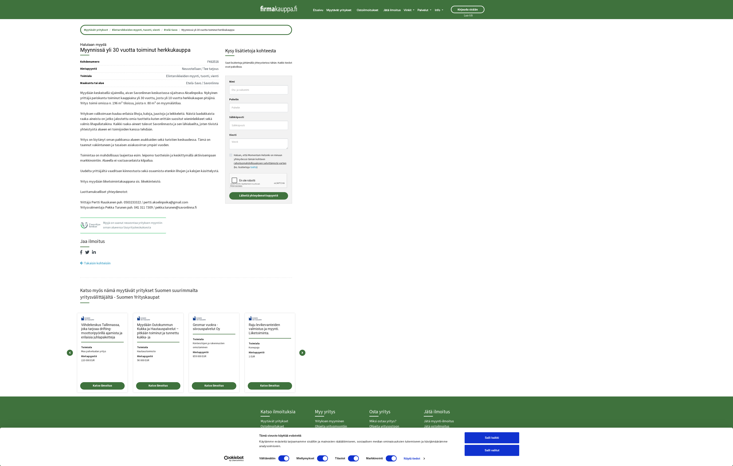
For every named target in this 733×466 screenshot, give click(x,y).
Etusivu (318, 10)
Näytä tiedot (412, 458)
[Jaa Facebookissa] (81, 252)
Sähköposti (236, 117)
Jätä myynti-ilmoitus (439, 421)
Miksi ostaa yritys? (382, 421)
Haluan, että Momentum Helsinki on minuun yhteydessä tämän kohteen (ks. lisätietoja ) (260, 161)
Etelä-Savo (171, 30)
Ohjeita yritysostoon (384, 426)
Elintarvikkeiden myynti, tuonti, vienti (136, 30)
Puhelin (234, 99)
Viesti (233, 135)
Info (438, 10)
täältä (253, 167)
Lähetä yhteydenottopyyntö (258, 195)
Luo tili (468, 15)
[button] (70, 352)
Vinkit (408, 10)
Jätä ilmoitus (392, 10)
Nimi (232, 81)
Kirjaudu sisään (468, 9)
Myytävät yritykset (338, 10)
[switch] (322, 458)
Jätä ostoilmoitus (436, 426)
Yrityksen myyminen (329, 421)
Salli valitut (492, 450)
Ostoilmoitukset (367, 10)
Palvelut (423, 10)
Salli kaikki (492, 437)
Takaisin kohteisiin (97, 263)
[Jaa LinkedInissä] (94, 252)
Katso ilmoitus (102, 385)
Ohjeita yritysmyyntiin (331, 426)
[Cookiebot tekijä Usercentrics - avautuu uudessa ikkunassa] (234, 458)
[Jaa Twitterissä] (87, 252)
